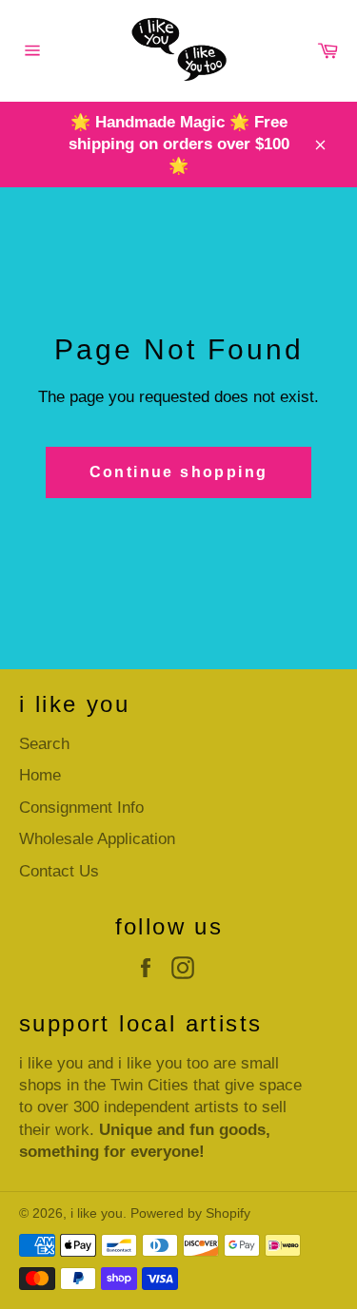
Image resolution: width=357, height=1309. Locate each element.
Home (40, 775)
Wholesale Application (97, 839)
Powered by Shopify (190, 1213)
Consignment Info (81, 808)
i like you (96, 1213)
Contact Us (59, 871)
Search (44, 744)
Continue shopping (178, 472)
